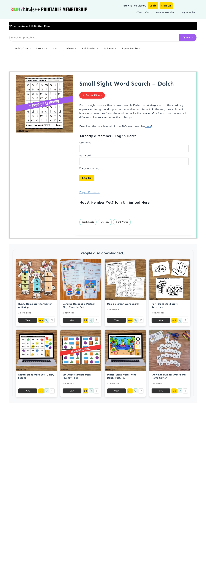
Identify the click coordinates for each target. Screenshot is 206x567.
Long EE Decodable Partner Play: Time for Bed (79, 305)
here (148, 126)
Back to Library (94, 95)
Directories (142, 12)
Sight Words (122, 222)
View (27, 320)
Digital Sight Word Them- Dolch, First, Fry (122, 376)
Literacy (104, 222)
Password (85, 155)
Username (85, 142)
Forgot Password (89, 192)
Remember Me (90, 168)
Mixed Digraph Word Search (123, 303)
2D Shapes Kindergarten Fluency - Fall (77, 376)
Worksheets (88, 222)
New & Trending (165, 12)
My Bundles (188, 12)
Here (145, 202)
